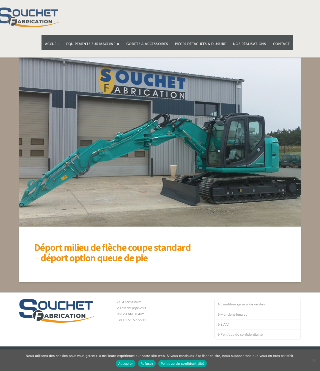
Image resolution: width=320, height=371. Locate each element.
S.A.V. (224, 324)
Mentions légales (233, 314)
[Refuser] (313, 360)
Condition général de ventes (242, 304)
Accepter (125, 363)
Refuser (146, 363)
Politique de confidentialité (241, 334)
